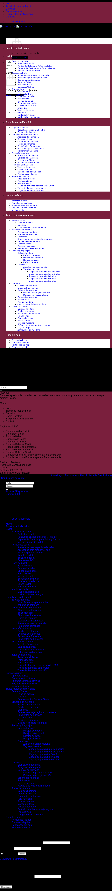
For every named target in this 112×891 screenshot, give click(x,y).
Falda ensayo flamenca (28, 174)
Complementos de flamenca (25, 134)
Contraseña (7, 848)
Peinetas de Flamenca (28, 160)
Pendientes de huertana (29, 241)
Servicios (10, 9)
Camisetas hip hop (20, 342)
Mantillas (22, 225)
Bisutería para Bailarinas (29, 80)
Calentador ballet (25, 94)
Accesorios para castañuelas (31, 148)
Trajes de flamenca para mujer (32, 188)
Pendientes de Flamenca (29, 162)
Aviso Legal (57, 475)
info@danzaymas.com (18, 473)
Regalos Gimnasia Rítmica (24, 208)
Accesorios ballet (19, 73)
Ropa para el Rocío (26, 179)
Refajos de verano (31, 262)
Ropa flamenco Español (18, 122)
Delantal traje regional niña (35, 295)
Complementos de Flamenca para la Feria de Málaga (33, 455)
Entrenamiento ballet (27, 103)
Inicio (8, 3)
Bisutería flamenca (20, 153)
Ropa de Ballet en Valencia (20, 449)
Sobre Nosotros (14, 11)
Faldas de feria (24, 183)
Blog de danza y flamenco (19, 14)
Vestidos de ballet (26, 110)
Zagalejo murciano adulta (35, 267)
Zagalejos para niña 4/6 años (42, 278)
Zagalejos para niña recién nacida (45, 271)
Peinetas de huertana (27, 232)
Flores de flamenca (26, 144)
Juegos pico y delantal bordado (32, 304)
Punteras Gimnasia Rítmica (24, 205)
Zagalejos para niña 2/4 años (42, 276)
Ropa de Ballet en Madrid (19, 444)
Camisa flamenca (26, 169)
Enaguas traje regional (28, 288)
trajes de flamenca (20, 176)
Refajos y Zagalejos (21, 250)
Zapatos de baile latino (17, 526)
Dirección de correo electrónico (17, 876)
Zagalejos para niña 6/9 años (42, 281)
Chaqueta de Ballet (16, 441)
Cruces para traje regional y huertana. (35, 239)
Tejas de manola (25, 223)
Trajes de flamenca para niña (31, 190)
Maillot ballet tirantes (27, 115)
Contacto (10, 16)
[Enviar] (7, 68)
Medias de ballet (25, 101)
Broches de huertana (27, 234)
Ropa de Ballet (13, 436)
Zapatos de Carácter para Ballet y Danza (36, 68)
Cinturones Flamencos (28, 141)
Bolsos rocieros (25, 139)
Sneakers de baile (20, 347)
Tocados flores (24, 243)
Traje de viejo (24, 327)
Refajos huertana (25, 253)
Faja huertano (24, 316)
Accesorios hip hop (20, 340)
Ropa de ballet (18, 89)
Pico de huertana (25, 302)
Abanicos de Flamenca (28, 137)
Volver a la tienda (20, 57)
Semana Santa (18, 220)
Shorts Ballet (23, 108)
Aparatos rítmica (19, 201)
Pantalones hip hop (20, 345)
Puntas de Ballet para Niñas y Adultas (35, 66)
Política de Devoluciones (99, 475)
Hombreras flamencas (28, 151)
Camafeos (22, 236)
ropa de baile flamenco (22, 165)
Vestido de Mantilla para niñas (15, 465)
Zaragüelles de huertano (29, 330)
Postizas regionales (26, 246)
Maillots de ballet (19, 112)
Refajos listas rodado (33, 257)
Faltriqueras (23, 299)
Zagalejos (22, 264)
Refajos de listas (30, 260)
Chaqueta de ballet (26, 96)
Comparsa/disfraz (26, 87)
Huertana (16, 283)
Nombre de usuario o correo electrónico (21, 843)
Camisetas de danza (27, 105)
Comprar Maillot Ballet (17, 431)
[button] (17, 21)
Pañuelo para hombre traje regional (34, 325)
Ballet (9, 56)
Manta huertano (25, 320)
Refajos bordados (31, 255)
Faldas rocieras (25, 181)
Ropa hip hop (13, 335)
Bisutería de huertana (22, 229)
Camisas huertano (26, 309)
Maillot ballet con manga (29, 117)
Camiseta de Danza (16, 439)
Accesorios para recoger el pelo (32, 77)
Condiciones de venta (12, 478)
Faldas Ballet (23, 98)
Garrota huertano (26, 318)
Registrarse (6, 887)
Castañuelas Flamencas (29, 146)
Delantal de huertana (27, 290)
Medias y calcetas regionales (31, 248)
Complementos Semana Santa (32, 227)
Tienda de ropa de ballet (18, 6)
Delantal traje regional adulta (36, 292)
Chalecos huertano (26, 311)
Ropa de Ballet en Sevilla (19, 452)
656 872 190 (15, 470)
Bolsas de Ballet (25, 84)
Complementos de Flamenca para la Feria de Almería (33, 457)
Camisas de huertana (27, 285)
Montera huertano (26, 323)
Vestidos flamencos (26, 167)
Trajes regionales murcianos (20, 215)
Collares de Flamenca (28, 158)
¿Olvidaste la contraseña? (13, 859)
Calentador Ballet (15, 434)
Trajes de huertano (20, 306)
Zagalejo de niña (31, 269)
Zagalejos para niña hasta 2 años (44, 274)
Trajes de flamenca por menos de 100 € (36, 186)
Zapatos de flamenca (27, 132)
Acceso (22, 854)
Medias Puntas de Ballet (29, 70)
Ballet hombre (24, 91)
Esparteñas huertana (27, 297)
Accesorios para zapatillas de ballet (34, 75)
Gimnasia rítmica (14, 195)
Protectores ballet (26, 63)
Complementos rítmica (22, 203)
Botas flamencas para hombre (31, 130)
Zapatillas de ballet (20, 61)
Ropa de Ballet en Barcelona (21, 447)
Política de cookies (74, 475)
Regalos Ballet (24, 82)
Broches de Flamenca (28, 155)
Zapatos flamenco (20, 127)
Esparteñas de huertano (29, 313)
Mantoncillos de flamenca (29, 172)
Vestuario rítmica (19, 210)
